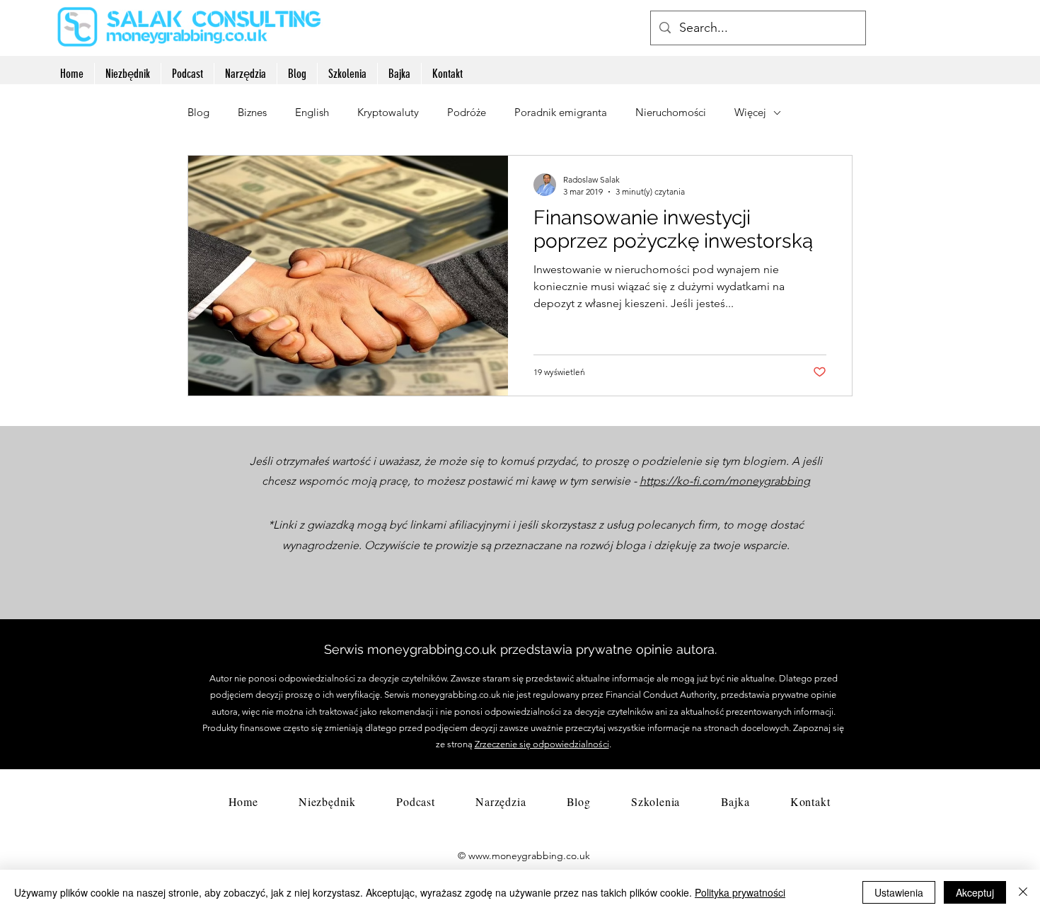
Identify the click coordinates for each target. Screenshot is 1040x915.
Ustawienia (898, 892)
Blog (198, 112)
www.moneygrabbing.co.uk (529, 855)
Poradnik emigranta (560, 112)
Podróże (466, 112)
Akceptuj (975, 892)
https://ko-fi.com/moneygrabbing (725, 481)
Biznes (252, 112)
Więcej (750, 112)
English (312, 112)
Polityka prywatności (740, 892)
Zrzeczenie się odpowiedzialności (542, 744)
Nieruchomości (670, 112)
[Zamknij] (1023, 892)
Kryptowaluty (388, 112)
